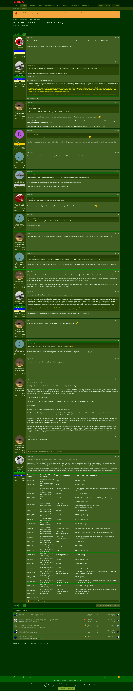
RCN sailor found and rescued (29, 625)
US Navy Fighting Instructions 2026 (31, 614)
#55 (118, 359)
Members (84, 6)
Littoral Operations (25, 636)
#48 (118, 214)
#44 (118, 130)
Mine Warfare (24, 631)
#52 (118, 292)
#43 (118, 102)
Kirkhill (20, 616)
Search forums (24, 8)
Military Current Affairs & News (41, 627)
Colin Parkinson (22, 627)
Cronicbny (17, 25)
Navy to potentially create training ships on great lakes (38, 620)
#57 (118, 436)
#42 (118, 62)
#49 (118, 233)
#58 (118, 456)
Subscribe (32, 6)
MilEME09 (21, 621)
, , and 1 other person (45, 451)
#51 (118, 272)
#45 (118, 153)
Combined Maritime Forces (54, 295)
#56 (118, 379)
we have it (36, 80)
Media (64, 6)
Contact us (87, 677)
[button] (53, 5)
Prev (16, 34)
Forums (23, 6)
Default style (18, 677)
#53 (118, 320)
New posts (16, 8)
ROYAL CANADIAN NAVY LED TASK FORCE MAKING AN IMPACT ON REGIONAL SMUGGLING (55, 459)
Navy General (33, 616)
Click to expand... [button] (72, 95)
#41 (118, 38)
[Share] (115, 38)
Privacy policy (104, 677)
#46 (118, 171)
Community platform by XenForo (66, 680)
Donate (40, 6)
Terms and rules (95, 677)
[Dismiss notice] (118, 13)
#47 (118, 194)
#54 (118, 340)
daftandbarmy (111, 627)
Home (16, 6)
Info (57, 6)
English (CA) (27, 677)
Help (111, 677)
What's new (48, 6)
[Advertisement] (34, 29)
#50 (118, 253)
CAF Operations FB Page (34, 382)
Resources (74, 6)
